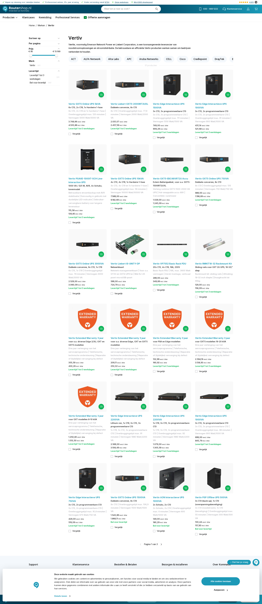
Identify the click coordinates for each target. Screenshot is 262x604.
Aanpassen (219, 590)
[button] (44, 38)
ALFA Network (92, 59)
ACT (73, 59)
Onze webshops (121, 2)
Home (32, 25)
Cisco (183, 59)
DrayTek (219, 59)
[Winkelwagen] (256, 9)
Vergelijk (76, 134)
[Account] (248, 9)
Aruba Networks (148, 59)
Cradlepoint (200, 59)
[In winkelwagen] (101, 94)
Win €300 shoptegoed (143, 2)
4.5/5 (251, 2)
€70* (107, 2)
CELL (169, 59)
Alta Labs (113, 59)
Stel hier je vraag (240, 562)
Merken (41, 25)
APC (129, 59)
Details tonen (60, 596)
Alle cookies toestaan (221, 581)
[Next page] (161, 544)
